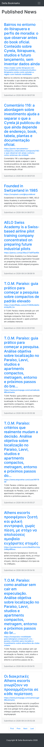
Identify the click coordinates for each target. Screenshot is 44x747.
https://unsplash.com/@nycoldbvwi (19, 194)
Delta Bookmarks (11, 3)
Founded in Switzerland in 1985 (21, 188)
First (12, 728)
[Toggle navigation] (39, 3)
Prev (19, 728)
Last (32, 728)
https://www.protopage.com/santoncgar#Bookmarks (21, 699)
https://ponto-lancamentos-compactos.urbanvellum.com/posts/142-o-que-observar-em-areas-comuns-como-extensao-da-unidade (22, 151)
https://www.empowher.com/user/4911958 (21, 480)
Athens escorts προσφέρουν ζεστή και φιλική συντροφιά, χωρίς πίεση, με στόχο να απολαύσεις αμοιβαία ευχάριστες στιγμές (21, 527)
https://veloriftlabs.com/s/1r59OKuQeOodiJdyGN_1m (21, 306)
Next (25, 728)
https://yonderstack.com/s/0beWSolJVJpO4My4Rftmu (22, 548)
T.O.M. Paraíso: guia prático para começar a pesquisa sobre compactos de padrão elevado (21, 292)
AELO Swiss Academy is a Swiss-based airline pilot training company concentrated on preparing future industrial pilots (21, 235)
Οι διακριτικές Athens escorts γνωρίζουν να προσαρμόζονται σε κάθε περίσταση (21, 685)
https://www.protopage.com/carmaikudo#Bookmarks (22, 391)
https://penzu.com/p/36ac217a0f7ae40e (21, 253)
